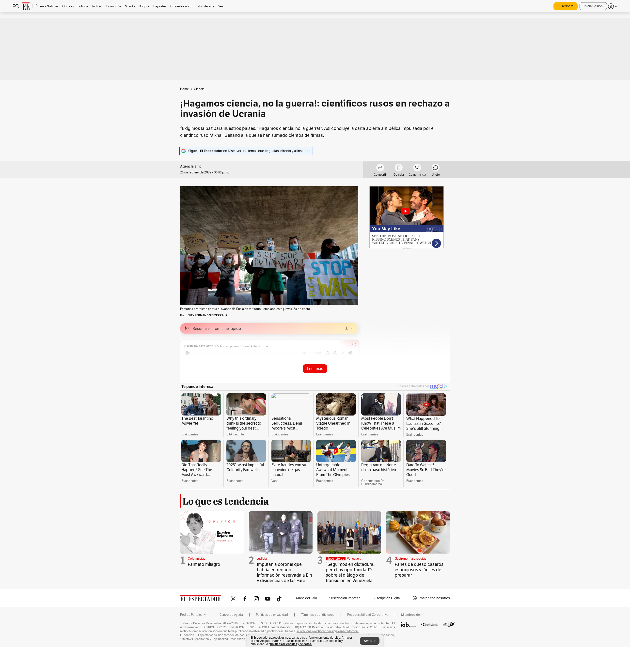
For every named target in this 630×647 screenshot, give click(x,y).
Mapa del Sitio (306, 598)
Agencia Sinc (191, 166)
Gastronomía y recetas (410, 558)
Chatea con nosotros (434, 598)
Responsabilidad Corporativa (367, 614)
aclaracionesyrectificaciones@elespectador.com (328, 631)
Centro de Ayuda (231, 614)
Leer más (315, 369)
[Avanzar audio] (335, 353)
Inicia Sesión (593, 6)
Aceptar (370, 641)
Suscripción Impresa (344, 598)
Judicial (262, 558)
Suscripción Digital (386, 598)
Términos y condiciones (317, 614)
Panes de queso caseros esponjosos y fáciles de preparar (419, 569)
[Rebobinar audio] (328, 353)
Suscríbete (565, 6)
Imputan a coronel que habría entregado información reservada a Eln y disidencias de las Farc (284, 572)
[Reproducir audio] (187, 353)
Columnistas (196, 558)
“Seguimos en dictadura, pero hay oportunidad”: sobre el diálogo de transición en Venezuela (350, 572)
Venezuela (354, 558)
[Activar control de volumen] (350, 352)
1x (343, 352)
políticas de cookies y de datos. (291, 644)
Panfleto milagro (204, 564)
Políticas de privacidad (272, 614)
